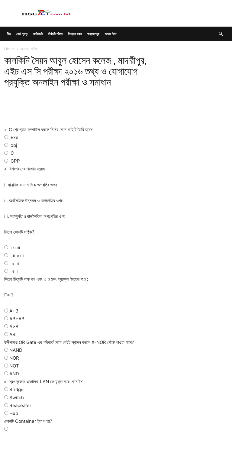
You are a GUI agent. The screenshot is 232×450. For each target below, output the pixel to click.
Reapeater (20, 405)
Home (9, 48)
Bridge (16, 389)
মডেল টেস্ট (110, 33)
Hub (13, 413)
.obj (13, 145)
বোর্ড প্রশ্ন (21, 33)
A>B (13, 326)
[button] (220, 34)
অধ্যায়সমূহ (93, 33)
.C (11, 153)
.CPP (14, 161)
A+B (13, 311)
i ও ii (13, 271)
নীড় (9, 33)
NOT (14, 366)
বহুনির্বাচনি (38, 33)
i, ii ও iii (16, 255)
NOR (14, 358)
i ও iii (14, 263)
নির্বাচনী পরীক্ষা (55, 33)
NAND (15, 350)
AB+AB (16, 319)
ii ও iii (14, 248)
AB (12, 334)
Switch (16, 397)
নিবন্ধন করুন (75, 33)
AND (14, 374)
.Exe (13, 137)
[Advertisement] (77, 110)
